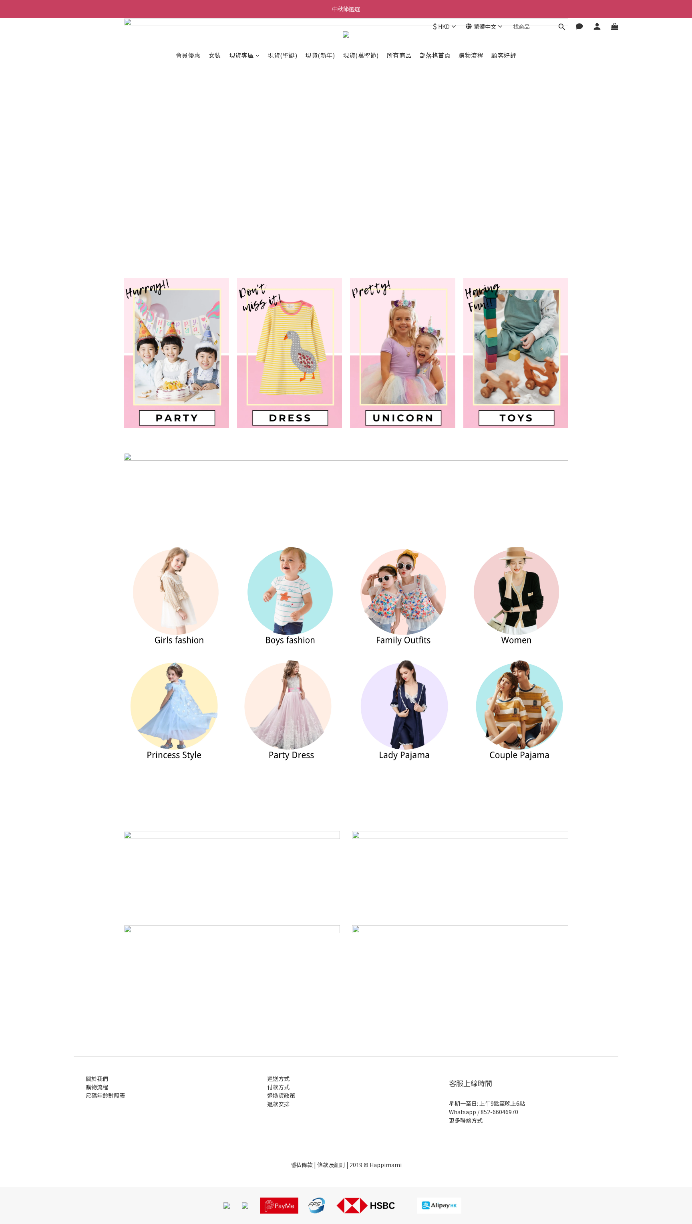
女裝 (215, 55)
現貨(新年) (320, 55)
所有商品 (399, 55)
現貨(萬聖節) (361, 55)
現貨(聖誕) (282, 55)
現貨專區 (241, 55)
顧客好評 (503, 55)
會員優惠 (188, 55)
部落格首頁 (435, 55)
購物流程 (471, 55)
